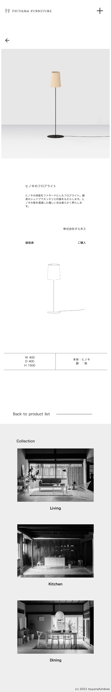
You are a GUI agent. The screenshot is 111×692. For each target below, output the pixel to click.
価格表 (29, 243)
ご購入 (81, 243)
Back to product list (31, 414)
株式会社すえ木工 (74, 229)
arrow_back (7, 40)
